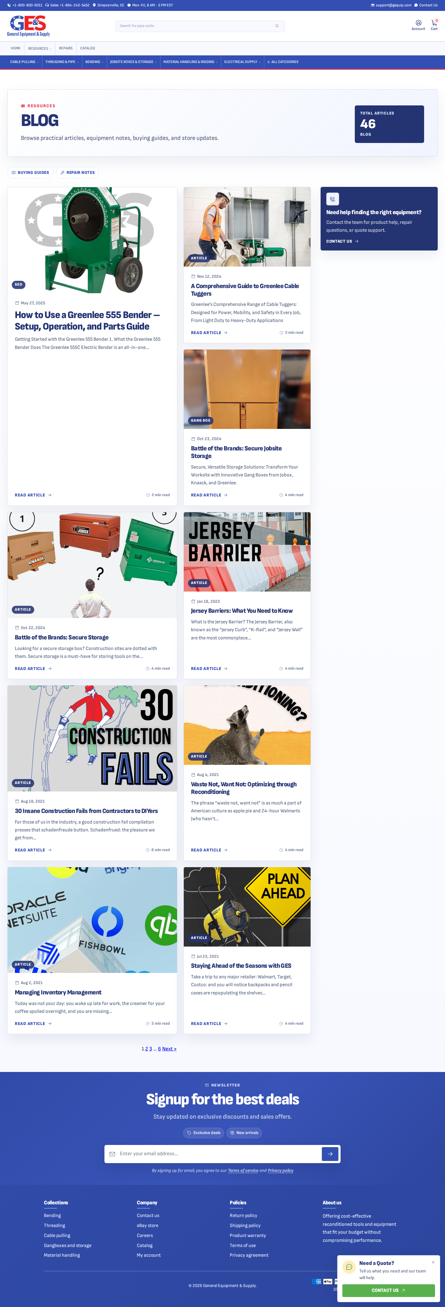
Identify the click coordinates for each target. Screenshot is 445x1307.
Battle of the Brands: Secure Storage (62, 637)
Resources (38, 48)
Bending (92, 62)
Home (16, 48)
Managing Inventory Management (58, 992)
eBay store (147, 1225)
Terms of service (243, 1170)
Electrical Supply (240, 62)
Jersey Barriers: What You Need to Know (242, 611)
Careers (145, 1235)
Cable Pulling (22, 62)
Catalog (87, 48)
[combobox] (196, 26)
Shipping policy (245, 1225)
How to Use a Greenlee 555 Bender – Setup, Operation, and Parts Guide (87, 321)
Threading (54, 1225)
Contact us (148, 1215)
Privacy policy (280, 1170)
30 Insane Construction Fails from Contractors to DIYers (86, 811)
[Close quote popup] (432, 1262)
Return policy (243, 1215)
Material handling (62, 1255)
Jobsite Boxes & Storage (131, 62)
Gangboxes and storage (67, 1245)
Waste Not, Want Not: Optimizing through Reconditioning (244, 788)
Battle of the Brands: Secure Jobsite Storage (236, 452)
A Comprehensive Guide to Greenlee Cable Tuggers (245, 289)
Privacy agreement (249, 1255)
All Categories (285, 62)
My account (149, 1255)
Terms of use (243, 1245)
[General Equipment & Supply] (28, 26)
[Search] (277, 26)
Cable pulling (57, 1235)
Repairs (66, 48)
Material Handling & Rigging (188, 62)
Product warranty (248, 1235)
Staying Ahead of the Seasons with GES (241, 966)
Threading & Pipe (60, 62)
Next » (169, 1049)
